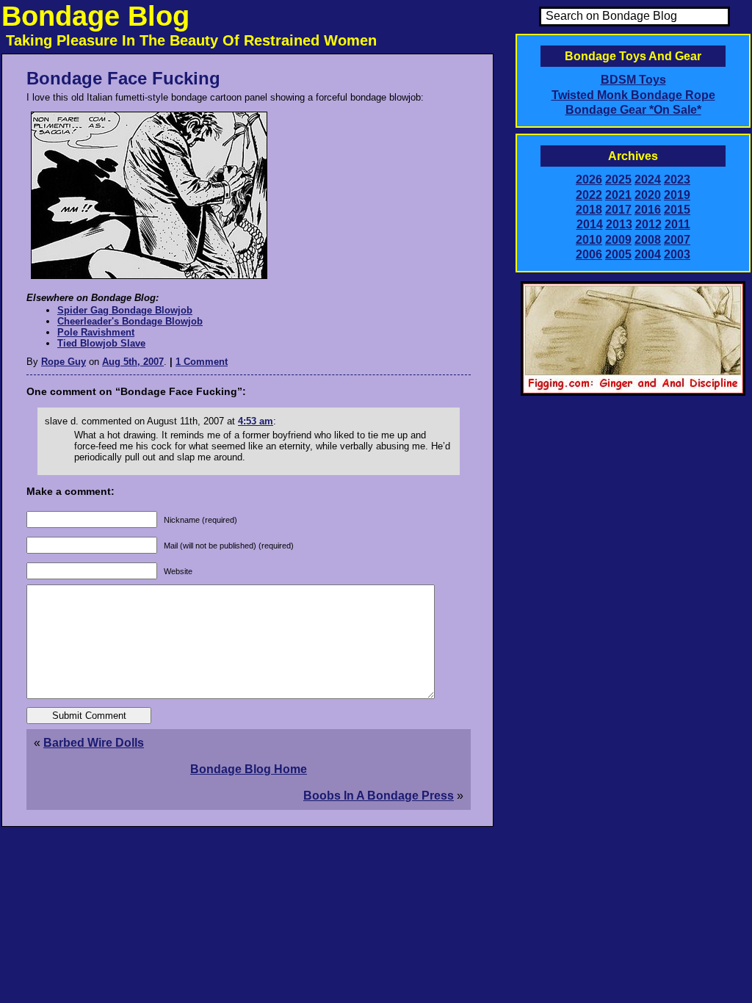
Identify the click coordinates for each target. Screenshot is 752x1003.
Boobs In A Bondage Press (378, 795)
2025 (618, 179)
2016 (647, 209)
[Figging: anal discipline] (633, 393)
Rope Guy (63, 361)
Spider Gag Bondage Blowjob (124, 310)
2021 (618, 195)
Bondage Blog (95, 16)
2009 (618, 239)
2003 (677, 254)
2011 (677, 224)
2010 (589, 239)
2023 (677, 179)
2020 (647, 195)
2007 (677, 239)
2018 (589, 209)
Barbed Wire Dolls (93, 742)
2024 (647, 179)
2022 (589, 195)
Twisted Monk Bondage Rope (633, 95)
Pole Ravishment (95, 332)
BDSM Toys (633, 79)
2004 (647, 254)
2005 (618, 254)
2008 (647, 239)
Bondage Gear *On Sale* (633, 110)
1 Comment (202, 361)
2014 (589, 224)
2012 (648, 224)
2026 (589, 179)
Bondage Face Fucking (123, 78)
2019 (677, 195)
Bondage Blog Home (248, 769)
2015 (677, 209)
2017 (618, 209)
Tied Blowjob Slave (101, 343)
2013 (619, 224)
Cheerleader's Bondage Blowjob (130, 321)
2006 (589, 254)
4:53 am (255, 421)
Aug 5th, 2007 (133, 361)
